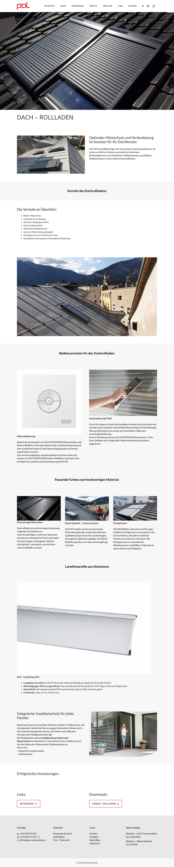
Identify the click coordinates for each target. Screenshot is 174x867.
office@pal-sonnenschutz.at (33, 840)
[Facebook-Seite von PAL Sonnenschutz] (142, 6)
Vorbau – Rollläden (104, 803)
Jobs (120, 6)
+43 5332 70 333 (28, 833)
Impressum (95, 843)
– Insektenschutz (24, 754)
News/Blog (95, 840)
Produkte (49, 6)
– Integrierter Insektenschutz (30, 751)
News (63, 6)
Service (93, 6)
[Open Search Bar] (153, 5)
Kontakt (132, 6)
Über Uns (107, 6)
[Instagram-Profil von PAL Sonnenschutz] (147, 6)
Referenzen (78, 6)
